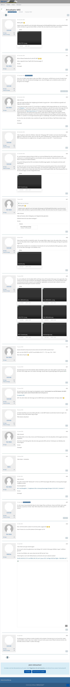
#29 (67, 276)
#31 (67, 367)
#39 (67, 543)
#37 (67, 502)
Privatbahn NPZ (21, 395)
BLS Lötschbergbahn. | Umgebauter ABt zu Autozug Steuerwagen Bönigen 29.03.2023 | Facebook (40, 488)
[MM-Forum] (9, 1)
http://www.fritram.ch (32, 111)
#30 (67, 347)
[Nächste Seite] (10, 15)
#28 (67, 237)
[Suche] (61, 1)
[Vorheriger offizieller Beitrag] (64, 91)
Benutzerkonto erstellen (39, 671)
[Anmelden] (64, 1)
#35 (67, 456)
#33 (67, 410)
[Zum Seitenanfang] (67, 685)
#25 (67, 132)
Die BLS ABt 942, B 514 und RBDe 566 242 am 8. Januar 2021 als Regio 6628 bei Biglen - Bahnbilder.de (41, 558)
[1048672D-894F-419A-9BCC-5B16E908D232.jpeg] (42, 593)
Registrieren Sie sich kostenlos (37, 668)
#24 (67, 97)
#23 (67, 75)
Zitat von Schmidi (24, 203)
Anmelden (27, 671)
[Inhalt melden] (66, 50)
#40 (67, 635)
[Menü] (68, 1)
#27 (67, 199)
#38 (67, 524)
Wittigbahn (22, 108)
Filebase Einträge (6, 34)
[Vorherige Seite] (2, 15)
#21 (67, 19)
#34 (67, 431)
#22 (67, 55)
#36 (67, 476)
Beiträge (4, 33)
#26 (67, 153)
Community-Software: (35, 685)
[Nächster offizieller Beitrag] (66, 91)
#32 (67, 388)
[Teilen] (68, 15)
